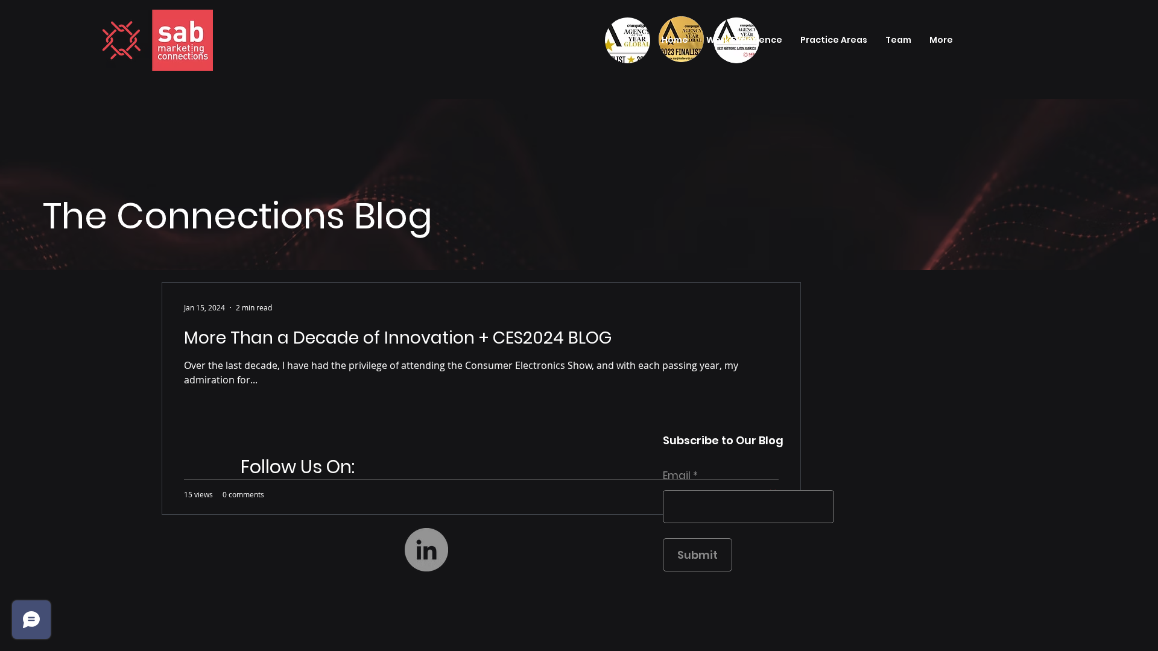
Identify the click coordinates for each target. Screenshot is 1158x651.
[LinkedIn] (426, 549)
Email (677, 476)
